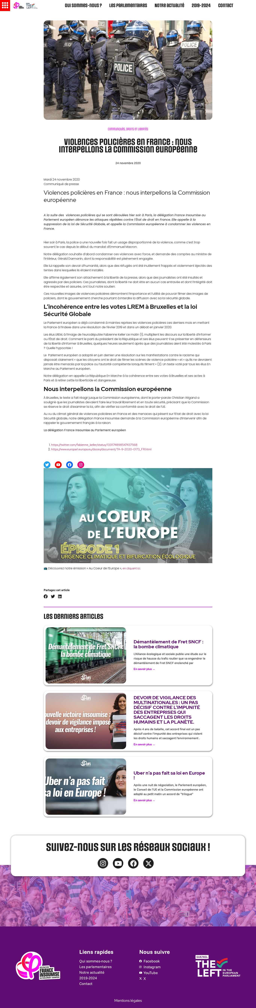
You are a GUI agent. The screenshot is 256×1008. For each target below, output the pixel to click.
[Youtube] (118, 863)
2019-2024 (201, 6)
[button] (46, 596)
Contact (225, 6)
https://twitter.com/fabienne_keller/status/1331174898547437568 (94, 445)
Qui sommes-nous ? (83, 6)
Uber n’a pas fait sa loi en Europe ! (169, 775)
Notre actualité (169, 6)
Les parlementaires (128, 6)
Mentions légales (128, 1000)
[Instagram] (80, 464)
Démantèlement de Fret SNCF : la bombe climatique (168, 644)
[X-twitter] (148, 863)
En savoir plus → (144, 669)
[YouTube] (58, 464)
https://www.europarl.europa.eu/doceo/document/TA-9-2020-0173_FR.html (101, 449)
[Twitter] (47, 464)
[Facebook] (69, 464)
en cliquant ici (131, 568)
